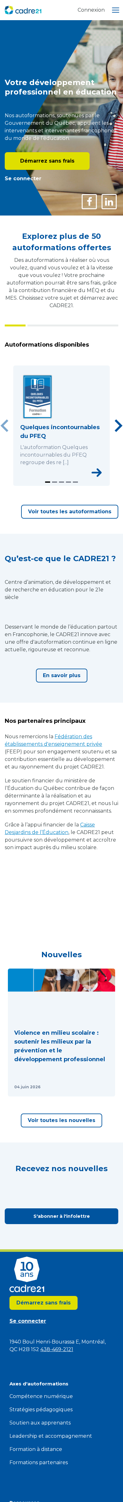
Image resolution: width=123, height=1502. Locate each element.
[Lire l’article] (102, 1087)
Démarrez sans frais (47, 161)
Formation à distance (35, 1449)
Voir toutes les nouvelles (61, 1120)
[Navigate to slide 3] (61, 482)
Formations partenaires (38, 1462)
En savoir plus (61, 675)
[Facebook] (89, 201)
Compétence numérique (41, 1396)
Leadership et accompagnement (50, 1436)
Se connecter (23, 178)
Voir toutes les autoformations (69, 512)
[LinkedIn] (109, 201)
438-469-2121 (56, 1349)
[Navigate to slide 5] (75, 482)
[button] (61, 1032)
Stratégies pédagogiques (41, 1410)
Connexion (91, 10)
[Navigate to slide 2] (54, 482)
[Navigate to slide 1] (47, 482)
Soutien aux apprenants (40, 1423)
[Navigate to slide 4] (68, 482)
